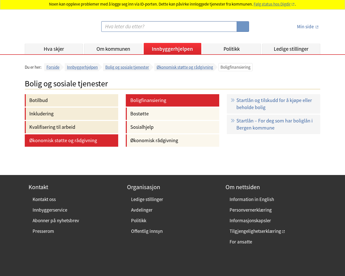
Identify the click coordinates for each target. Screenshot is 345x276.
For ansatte (241, 242)
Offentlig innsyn (147, 231)
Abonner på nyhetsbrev (56, 220)
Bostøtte (139, 113)
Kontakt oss (44, 199)
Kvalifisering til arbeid (52, 127)
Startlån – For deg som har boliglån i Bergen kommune (274, 124)
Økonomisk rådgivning (154, 140)
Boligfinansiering (148, 100)
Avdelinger (142, 210)
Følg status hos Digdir (272, 4)
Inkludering (41, 113)
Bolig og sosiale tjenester (127, 67)
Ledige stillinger (291, 48)
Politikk (232, 48)
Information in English (252, 199)
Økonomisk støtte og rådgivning (185, 67)
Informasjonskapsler (250, 220)
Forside (52, 67)
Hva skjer (54, 48)
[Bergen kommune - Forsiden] (45, 29)
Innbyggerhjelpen (172, 48)
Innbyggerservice (50, 210)
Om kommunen (113, 48)
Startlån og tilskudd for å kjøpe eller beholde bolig (274, 103)
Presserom (43, 231)
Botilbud (38, 100)
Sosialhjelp (142, 127)
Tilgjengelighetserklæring (255, 231)
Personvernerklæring (251, 210)
